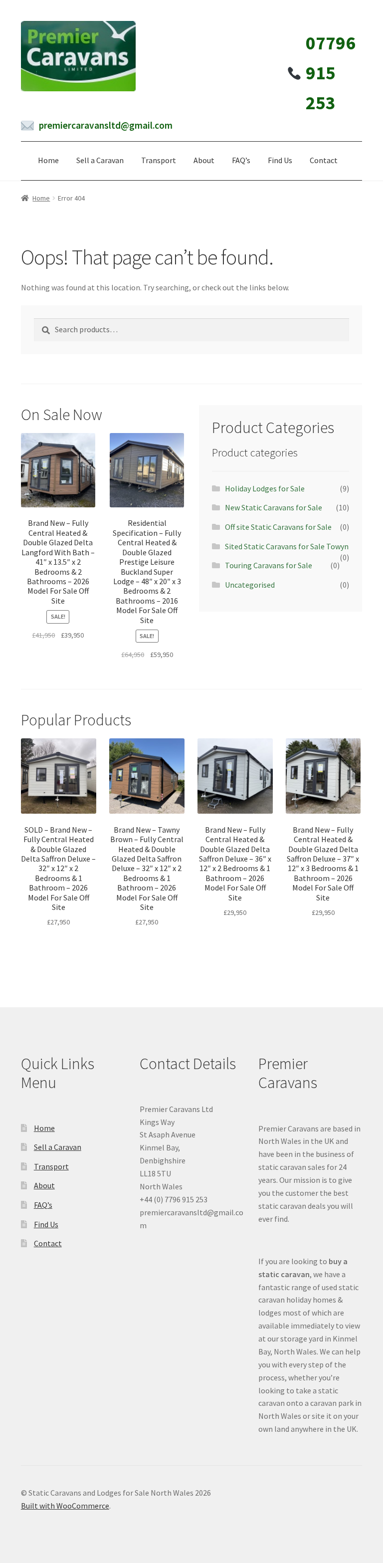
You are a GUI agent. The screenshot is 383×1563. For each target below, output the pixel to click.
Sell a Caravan (100, 160)
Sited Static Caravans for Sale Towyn (287, 546)
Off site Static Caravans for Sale (278, 527)
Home (48, 160)
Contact (324, 160)
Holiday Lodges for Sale (265, 488)
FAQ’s (241, 160)
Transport (158, 160)
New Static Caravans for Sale (273, 507)
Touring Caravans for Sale (268, 565)
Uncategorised (250, 585)
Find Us (280, 160)
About (203, 160)
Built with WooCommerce (65, 1506)
